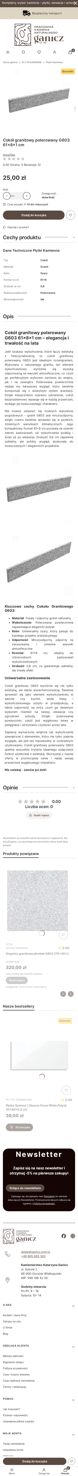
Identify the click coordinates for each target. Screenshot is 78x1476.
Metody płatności (13, 1355)
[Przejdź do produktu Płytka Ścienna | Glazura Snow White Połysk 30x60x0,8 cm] (39, 1056)
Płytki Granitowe (54, 62)
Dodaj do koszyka (33, 215)
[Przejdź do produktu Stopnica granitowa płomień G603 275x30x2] (37, 901)
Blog (5, 1333)
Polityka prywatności (15, 1368)
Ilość (5, 189)
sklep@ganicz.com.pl (35, 1252)
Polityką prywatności (44, 1203)
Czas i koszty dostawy (16, 1374)
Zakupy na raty (12, 1321)
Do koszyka (23, 1127)
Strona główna (10, 62)
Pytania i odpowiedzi (15, 1415)
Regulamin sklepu (13, 1362)
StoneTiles (9, 154)
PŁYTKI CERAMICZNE (19, 1099)
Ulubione (8, 1456)
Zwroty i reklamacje (14, 1386)
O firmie (7, 1327)
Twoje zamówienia (13, 1443)
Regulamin (49, 1196)
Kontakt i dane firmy (15, 1315)
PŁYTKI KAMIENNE (32, 62)
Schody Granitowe (17, 947)
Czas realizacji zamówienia (19, 1380)
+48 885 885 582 (33, 1256)
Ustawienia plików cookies (18, 1421)
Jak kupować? (11, 1409)
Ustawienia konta (13, 1449)
